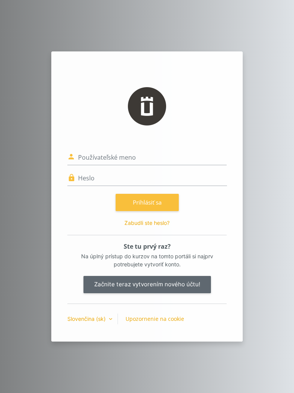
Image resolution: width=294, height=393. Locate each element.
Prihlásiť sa (147, 202)
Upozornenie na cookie (155, 318)
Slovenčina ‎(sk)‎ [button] (87, 318)
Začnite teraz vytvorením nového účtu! (147, 284)
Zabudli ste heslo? (147, 223)
